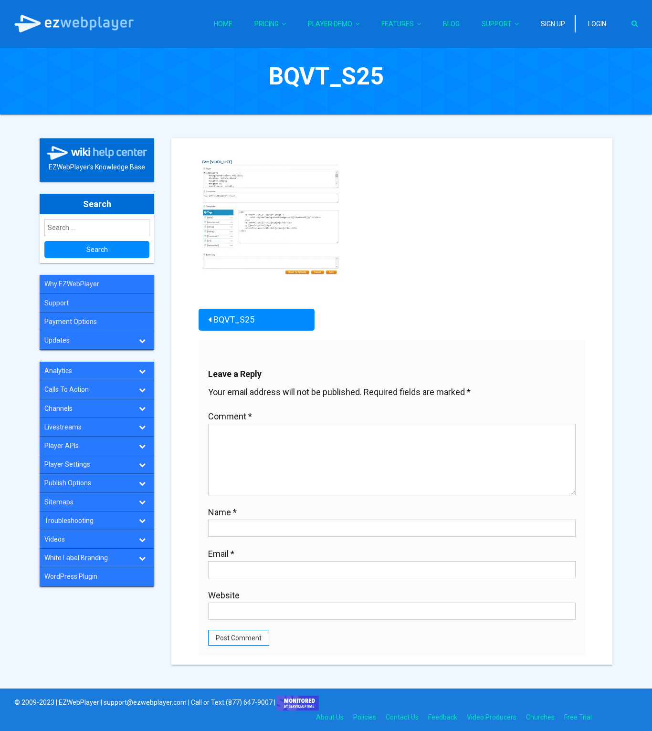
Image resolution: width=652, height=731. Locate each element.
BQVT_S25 (233, 319)
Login (597, 24)
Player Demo (330, 24)
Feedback (442, 717)
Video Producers (491, 717)
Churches (540, 717)
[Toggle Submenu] (142, 340)
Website (224, 595)
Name (222, 512)
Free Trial (578, 717)
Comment (230, 416)
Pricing (266, 24)
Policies (364, 717)
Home (223, 24)
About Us (330, 717)
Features (397, 24)
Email (221, 554)
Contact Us (402, 717)
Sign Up (553, 24)
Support (497, 24)
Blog (451, 24)
